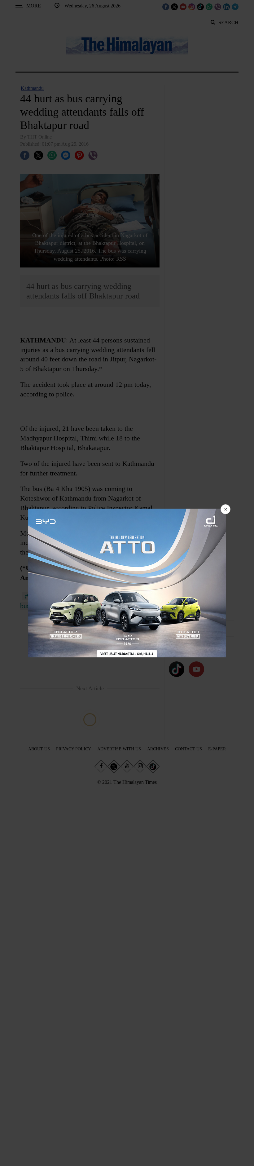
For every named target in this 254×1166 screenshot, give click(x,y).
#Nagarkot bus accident (98, 606)
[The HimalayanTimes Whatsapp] (209, 6)
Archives (158, 749)
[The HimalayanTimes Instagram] (191, 6)
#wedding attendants (88, 596)
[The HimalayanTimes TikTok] (200, 6)
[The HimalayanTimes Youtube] (183, 6)
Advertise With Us (119, 749)
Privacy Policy (73, 749)
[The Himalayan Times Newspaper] (127, 45)
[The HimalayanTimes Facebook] (165, 6)
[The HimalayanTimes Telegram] (235, 6)
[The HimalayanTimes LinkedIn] (226, 6)
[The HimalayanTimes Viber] (217, 6)
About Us (39, 749)
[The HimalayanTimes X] (174, 6)
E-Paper (217, 749)
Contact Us (188, 749)
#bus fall (37, 596)
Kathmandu (32, 88)
